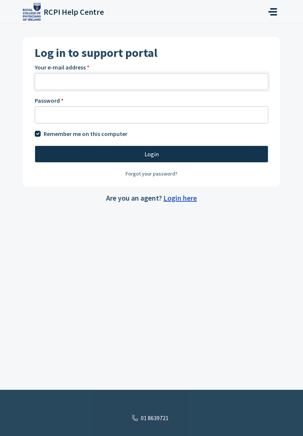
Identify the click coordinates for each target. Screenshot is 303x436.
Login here (180, 197)
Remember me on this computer (85, 133)
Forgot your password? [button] (151, 173)
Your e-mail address (62, 67)
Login (151, 154)
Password (49, 100)
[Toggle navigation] (272, 11)
